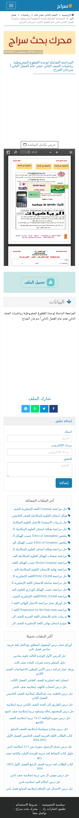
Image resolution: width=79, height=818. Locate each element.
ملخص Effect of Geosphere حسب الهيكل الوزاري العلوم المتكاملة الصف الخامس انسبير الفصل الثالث (38, 542)
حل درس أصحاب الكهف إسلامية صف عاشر (40, 687)
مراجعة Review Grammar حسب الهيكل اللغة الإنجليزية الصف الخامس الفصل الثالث (38, 562)
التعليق (68, 458)
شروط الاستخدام (26, 804)
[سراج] (64, 5)
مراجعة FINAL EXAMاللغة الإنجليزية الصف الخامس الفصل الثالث (38, 596)
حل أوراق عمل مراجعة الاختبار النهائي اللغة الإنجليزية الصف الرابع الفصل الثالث (38, 603)
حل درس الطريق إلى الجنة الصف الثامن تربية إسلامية (39, 704)
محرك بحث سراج (27, 808)
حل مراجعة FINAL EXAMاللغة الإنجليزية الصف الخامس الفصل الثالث (38, 576)
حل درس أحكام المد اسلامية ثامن (39, 782)
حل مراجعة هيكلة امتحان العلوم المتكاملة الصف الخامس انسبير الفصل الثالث (38, 529)
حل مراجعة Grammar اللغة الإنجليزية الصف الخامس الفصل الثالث (38, 509)
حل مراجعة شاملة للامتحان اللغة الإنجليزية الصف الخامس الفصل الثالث (38, 582)
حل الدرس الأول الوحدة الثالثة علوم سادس (39, 655)
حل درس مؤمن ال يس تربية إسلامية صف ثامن (39, 775)
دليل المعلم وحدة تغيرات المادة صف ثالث (39, 662)
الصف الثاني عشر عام (45, 14)
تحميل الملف (35, 282)
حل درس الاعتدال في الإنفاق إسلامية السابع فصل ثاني (39, 788)
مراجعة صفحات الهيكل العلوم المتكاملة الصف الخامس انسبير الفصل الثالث (38, 556)
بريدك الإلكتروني (61, 445)
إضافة (63, 483)
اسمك (68, 431)
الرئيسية (66, 14)
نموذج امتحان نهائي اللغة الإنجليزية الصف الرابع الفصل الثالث (38, 623)
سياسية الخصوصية (53, 804)
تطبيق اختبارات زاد (54, 808)
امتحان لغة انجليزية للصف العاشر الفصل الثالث (39, 680)
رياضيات (25, 14)
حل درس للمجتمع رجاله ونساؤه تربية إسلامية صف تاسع (39, 711)
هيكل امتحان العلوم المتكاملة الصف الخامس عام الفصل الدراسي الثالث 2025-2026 (38, 515)
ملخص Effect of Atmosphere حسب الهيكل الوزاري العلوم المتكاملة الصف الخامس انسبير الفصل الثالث (38, 535)
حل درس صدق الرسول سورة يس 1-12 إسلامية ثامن (39, 746)
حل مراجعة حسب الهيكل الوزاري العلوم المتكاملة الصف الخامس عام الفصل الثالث (38, 589)
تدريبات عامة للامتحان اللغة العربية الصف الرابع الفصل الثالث (38, 616)
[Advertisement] (39, 107)
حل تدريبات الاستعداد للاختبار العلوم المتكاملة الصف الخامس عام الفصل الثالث (38, 522)
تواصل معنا (39, 813)
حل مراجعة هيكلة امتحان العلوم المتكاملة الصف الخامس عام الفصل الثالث (38, 549)
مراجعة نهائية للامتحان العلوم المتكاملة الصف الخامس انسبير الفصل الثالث (38, 569)
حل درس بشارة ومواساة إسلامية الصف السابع (39, 729)
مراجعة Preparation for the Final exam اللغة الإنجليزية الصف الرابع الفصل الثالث (38, 609)
